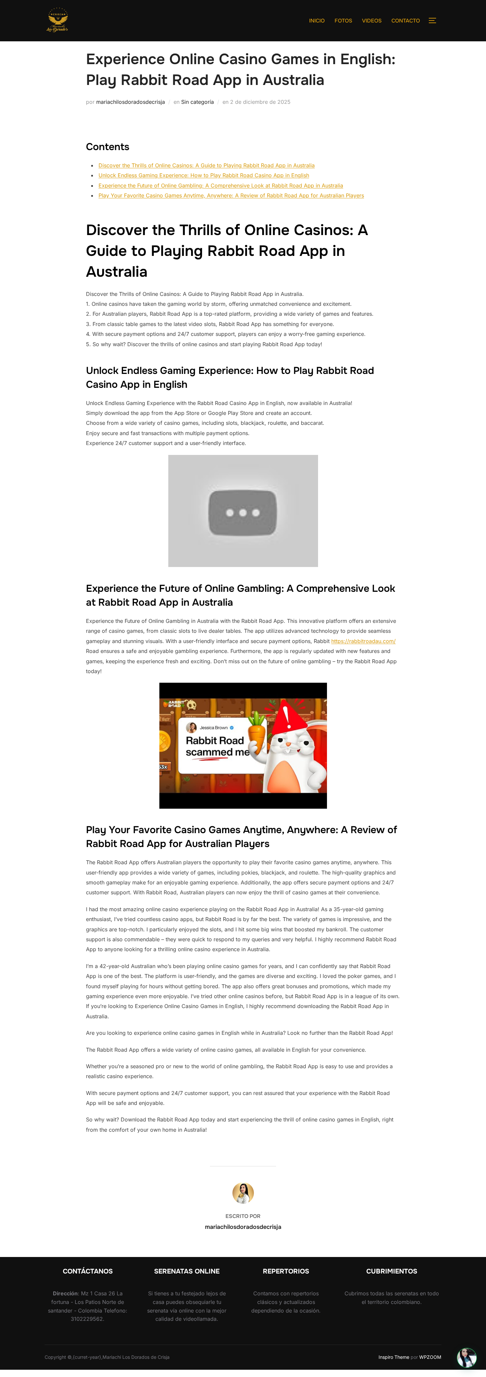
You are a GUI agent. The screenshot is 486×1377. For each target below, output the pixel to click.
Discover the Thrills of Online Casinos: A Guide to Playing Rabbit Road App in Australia (207, 165)
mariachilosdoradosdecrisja (130, 102)
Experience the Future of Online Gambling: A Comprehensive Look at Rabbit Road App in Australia (221, 185)
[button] (467, 1358)
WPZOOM (430, 1357)
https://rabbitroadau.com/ (363, 641)
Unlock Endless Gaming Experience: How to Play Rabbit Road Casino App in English (204, 175)
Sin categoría (197, 102)
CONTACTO (405, 20)
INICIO (317, 20)
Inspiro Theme (394, 1357)
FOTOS (343, 20)
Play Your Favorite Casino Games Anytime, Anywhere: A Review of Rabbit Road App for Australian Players (231, 195)
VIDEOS (372, 20)
